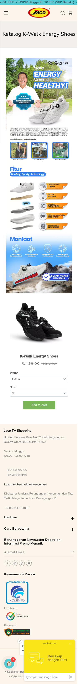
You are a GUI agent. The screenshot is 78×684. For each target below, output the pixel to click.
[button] (6, 13)
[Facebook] (7, 563)
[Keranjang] (70, 13)
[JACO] (39, 13)
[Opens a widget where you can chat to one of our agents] (49, 660)
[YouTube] (28, 563)
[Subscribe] (72, 552)
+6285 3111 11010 (16, 508)
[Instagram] (14, 563)
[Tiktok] (21, 563)
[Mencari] (62, 13)
